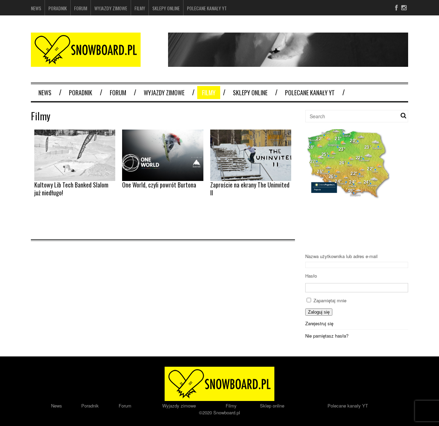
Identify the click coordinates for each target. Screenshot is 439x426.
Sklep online (272, 405)
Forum (80, 8)
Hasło (311, 275)
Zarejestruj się (319, 323)
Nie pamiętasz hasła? (326, 335)
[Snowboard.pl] (86, 63)
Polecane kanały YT (207, 8)
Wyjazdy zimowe (110, 8)
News (36, 8)
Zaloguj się (319, 312)
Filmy (139, 8)
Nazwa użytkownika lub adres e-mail (341, 256)
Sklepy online (166, 8)
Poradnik (57, 8)
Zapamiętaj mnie (329, 300)
